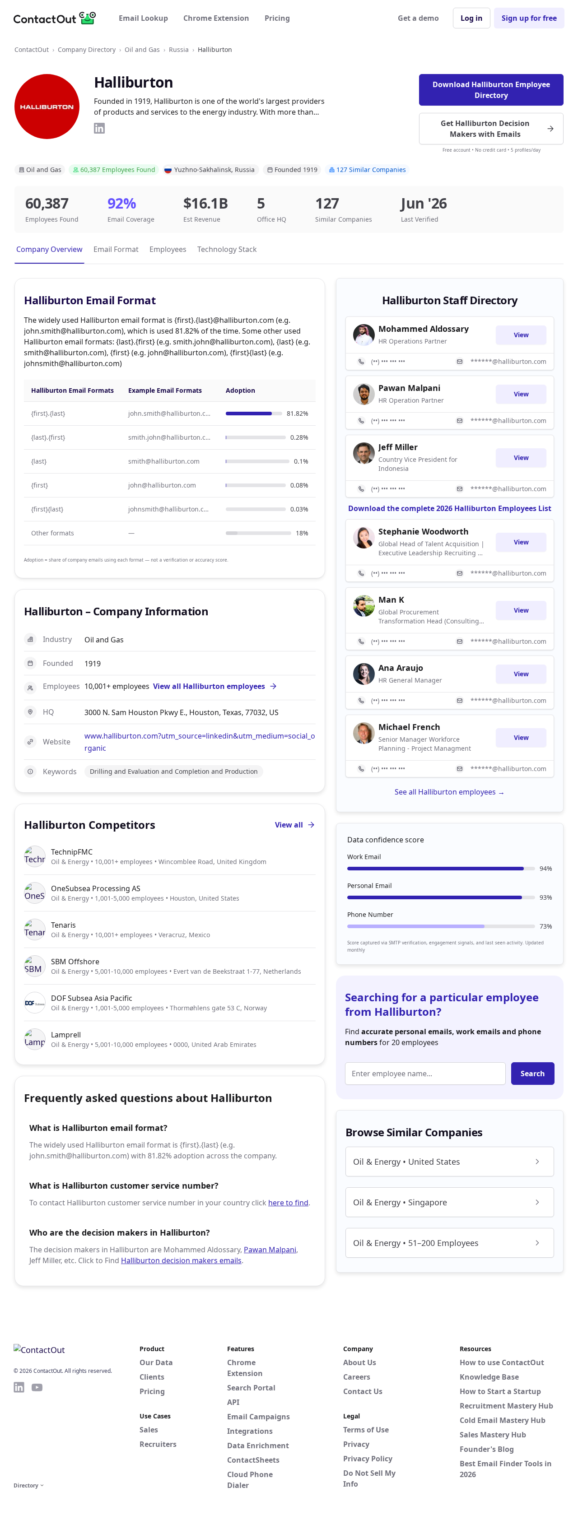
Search (533, 1073)
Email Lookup (143, 18)
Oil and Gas (142, 49)
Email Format (116, 249)
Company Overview (49, 249)
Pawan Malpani (270, 1250)
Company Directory (87, 49)
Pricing (277, 18)
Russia (179, 49)
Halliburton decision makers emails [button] (181, 1260)
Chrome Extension (216, 18)
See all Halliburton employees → (450, 792)
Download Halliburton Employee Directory (491, 89)
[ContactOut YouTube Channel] (37, 1430)
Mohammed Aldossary (423, 328)
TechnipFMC (72, 852)
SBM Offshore (75, 962)
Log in (472, 18)
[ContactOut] (58, 18)
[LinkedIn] (99, 128)
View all (289, 825)
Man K (391, 599)
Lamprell (66, 1035)
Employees (167, 249)
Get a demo (418, 18)
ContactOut (31, 49)
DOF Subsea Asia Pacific (91, 998)
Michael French (409, 726)
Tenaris (63, 925)
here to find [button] (288, 1203)
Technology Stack (227, 249)
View (521, 334)
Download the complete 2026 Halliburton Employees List (449, 508)
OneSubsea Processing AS (95, 888)
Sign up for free (529, 18)
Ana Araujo (400, 667)
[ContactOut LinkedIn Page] (19, 1430)
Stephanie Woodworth (423, 531)
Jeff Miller (398, 446)
